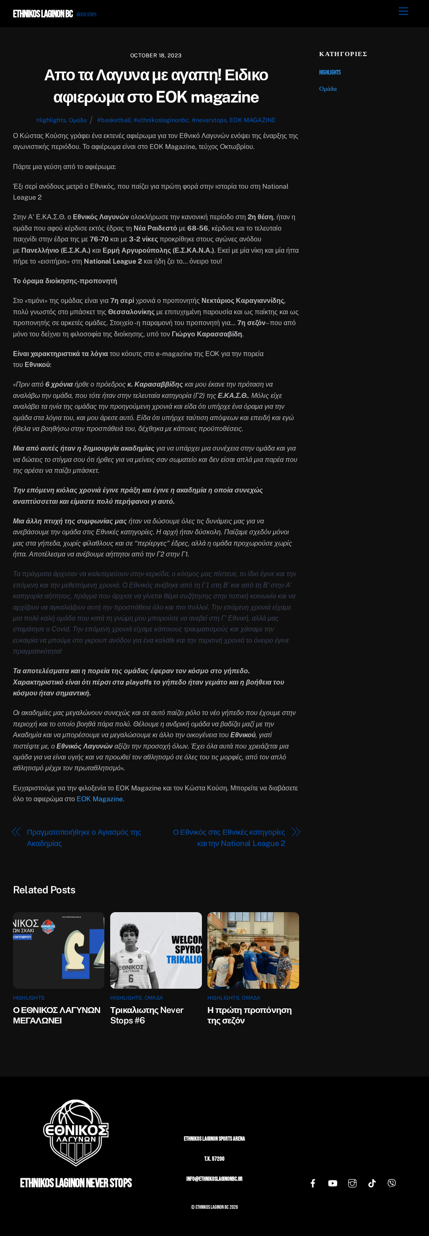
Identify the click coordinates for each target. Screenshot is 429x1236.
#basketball (114, 119)
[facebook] (313, 1183)
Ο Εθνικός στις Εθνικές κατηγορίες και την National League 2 (229, 837)
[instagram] (352, 1183)
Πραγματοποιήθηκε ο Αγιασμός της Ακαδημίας (84, 837)
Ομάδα (78, 119)
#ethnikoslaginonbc (161, 119)
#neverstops (209, 119)
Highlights (51, 119)
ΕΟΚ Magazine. (100, 799)
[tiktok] (372, 1183)
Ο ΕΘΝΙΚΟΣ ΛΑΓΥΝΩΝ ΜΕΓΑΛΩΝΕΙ (57, 1015)
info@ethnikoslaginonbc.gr (214, 1178)
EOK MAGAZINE (253, 119)
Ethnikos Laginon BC (212, 1207)
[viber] (391, 1183)
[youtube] (332, 1183)
